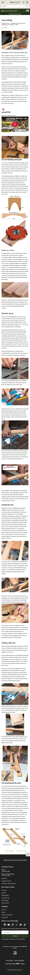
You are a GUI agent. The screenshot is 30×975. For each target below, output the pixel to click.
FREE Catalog (5, 895)
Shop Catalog (5, 900)
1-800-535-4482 (6, 871)
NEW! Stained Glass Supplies (15, 13)
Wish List (4, 892)
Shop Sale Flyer (6, 898)
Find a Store (5, 917)
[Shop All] (2, 2)
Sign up (15, 936)
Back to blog (10, 851)
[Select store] (23, 2)
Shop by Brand (5, 903)
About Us (4, 909)
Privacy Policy (21, 939)
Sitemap (22, 963)
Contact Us (4, 878)
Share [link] (5, 27)
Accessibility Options (10, 963)
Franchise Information (7, 914)
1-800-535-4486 (6, 875)
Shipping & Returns (6, 881)
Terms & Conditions (19, 960)
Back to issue (22, 851)
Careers (4, 912)
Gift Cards (4, 890)
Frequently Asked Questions (9, 883)
